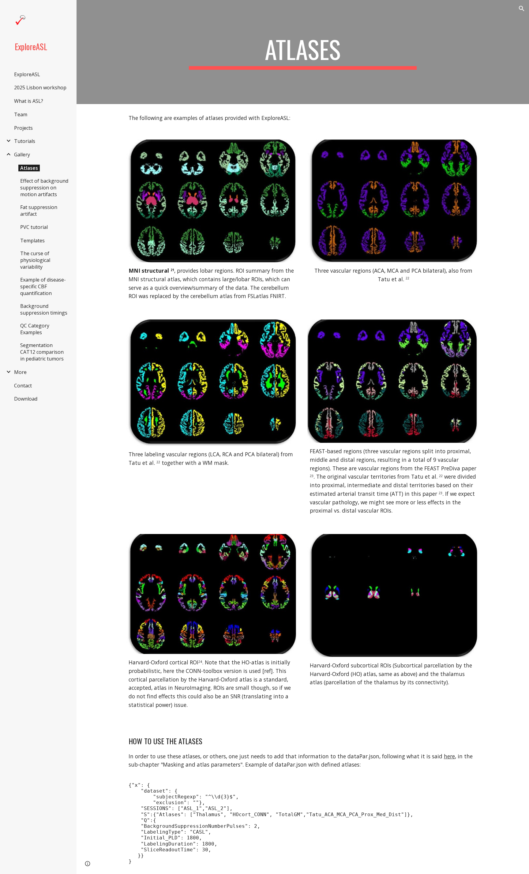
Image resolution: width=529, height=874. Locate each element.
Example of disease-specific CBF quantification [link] (43, 286)
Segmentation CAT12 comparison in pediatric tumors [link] (42, 352)
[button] (521, 8)
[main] (302, 52)
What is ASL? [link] (28, 101)
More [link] (20, 372)
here (449, 756)
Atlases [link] (29, 168)
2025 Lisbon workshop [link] (40, 87)
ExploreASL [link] (27, 74)
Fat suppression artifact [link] (38, 210)
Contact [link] (23, 385)
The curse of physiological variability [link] (35, 260)
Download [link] (25, 398)
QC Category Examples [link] (34, 329)
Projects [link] (23, 128)
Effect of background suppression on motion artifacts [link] (44, 187)
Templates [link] (32, 240)
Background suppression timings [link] (43, 309)
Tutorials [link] (24, 141)
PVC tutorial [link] (34, 227)
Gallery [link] (22, 154)
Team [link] (20, 114)
